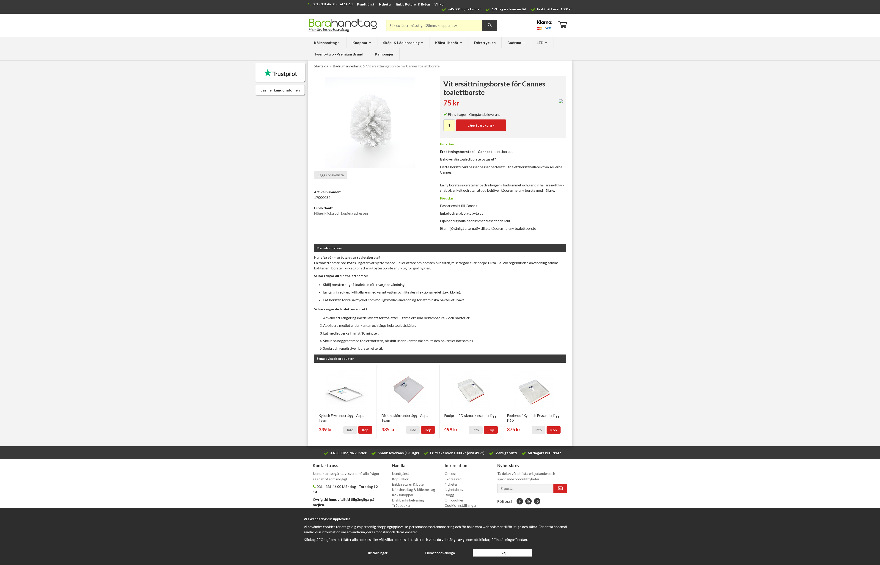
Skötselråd (453, 479)
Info (350, 430)
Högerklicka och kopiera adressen (341, 213)
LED (540, 42)
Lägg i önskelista (331, 175)
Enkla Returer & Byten (413, 4)
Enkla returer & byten (408, 484)
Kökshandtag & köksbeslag (413, 489)
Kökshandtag (325, 42)
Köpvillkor (400, 479)
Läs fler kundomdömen (280, 90)
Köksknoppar (402, 495)
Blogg (449, 495)
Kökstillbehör (447, 42)
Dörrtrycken (485, 42)
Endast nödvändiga (440, 553)
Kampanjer (384, 54)
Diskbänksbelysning (408, 500)
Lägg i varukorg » (481, 125)
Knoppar (360, 42)
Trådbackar (401, 505)
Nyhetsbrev (454, 489)
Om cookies (454, 500)
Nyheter (385, 4)
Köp (365, 430)
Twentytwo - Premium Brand (338, 54)
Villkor (439, 4)
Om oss (450, 473)
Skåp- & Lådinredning (401, 42)
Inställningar (378, 553)
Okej (502, 553)
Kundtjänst (365, 4)
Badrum (514, 42)
